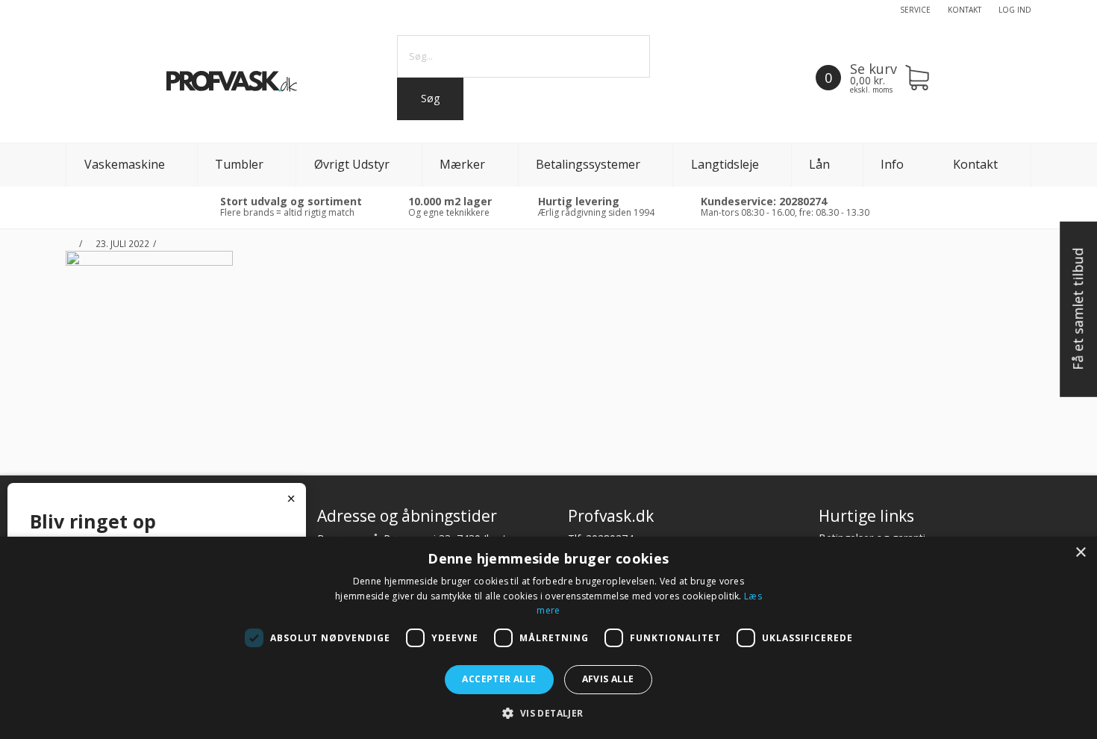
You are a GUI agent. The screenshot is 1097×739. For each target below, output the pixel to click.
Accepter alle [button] (499, 679)
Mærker (462, 164)
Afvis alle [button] (608, 679)
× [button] (1080, 552)
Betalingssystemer (588, 164)
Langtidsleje (725, 164)
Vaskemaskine (124, 164)
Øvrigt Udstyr (352, 164)
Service (915, 9)
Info (892, 164)
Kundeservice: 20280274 (764, 201)
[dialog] (548, 638)
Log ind (1014, 9)
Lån (819, 164)
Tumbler (239, 164)
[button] (548, 713)
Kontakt (964, 9)
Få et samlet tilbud (1078, 310)
